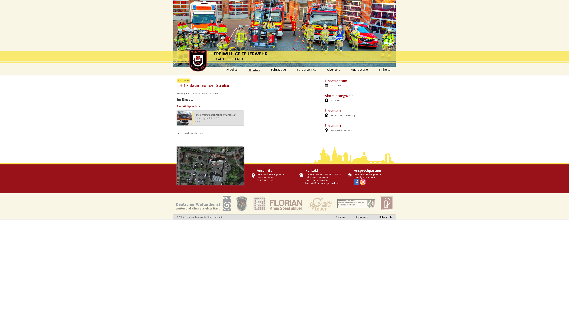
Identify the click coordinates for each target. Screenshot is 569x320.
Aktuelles (231, 70)
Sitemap (340, 216)
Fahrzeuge (278, 70)
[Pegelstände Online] (356, 204)
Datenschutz (385, 216)
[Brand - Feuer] (386, 204)
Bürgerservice (306, 70)
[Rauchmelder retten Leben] (320, 204)
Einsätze (254, 70)
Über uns (333, 70)
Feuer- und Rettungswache (368, 174)
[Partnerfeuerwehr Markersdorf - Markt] (242, 204)
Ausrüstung (359, 70)
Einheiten (385, 70)
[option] (284, 33)
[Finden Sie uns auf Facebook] (356, 182)
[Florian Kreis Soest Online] (278, 204)
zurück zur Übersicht (193, 132)
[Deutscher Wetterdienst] (203, 204)
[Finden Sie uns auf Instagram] (363, 182)
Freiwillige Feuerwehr (365, 177)
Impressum (362, 216)
